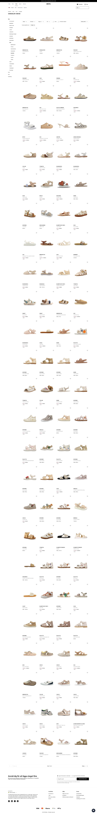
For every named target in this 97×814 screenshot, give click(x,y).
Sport (10, 61)
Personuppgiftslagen (80, 795)
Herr (9, 74)
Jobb (49, 795)
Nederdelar (11, 40)
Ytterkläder (11, 68)
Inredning (10, 76)
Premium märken (63, 21)
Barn (13, 11)
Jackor (10, 29)
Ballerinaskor (13, 44)
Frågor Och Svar (65, 793)
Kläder (12, 7)
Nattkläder (11, 38)
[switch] (54, 21)
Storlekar (31, 21)
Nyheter (25, 7)
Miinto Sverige (12, 792)
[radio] (57, 775)
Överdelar (11, 70)
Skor (16, 7)
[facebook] (18, 801)
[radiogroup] (73, 775)
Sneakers (12, 55)
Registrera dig (83, 778)
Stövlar (12, 57)
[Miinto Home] (48, 4)
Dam (9, 72)
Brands (49, 798)
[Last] (87, 766)
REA (9, 7)
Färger (40, 21)
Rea (55, 21)
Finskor (12, 46)
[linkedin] (12, 801)
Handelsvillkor (78, 793)
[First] (10, 766)
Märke (24, 21)
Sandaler (12, 53)
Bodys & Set (11, 25)
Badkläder (11, 23)
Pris (47, 21)
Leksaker (11, 36)
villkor (71, 781)
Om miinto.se (50, 793)
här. (68, 782)
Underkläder (11, 63)
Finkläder (11, 27)
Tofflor (12, 59)
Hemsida (9, 11)
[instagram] (9, 801)
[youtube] (15, 801)
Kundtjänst (64, 795)
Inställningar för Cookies (80, 798)
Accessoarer (20, 7)
